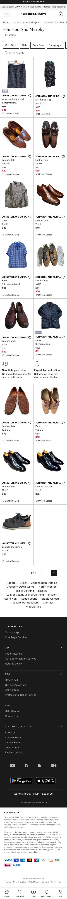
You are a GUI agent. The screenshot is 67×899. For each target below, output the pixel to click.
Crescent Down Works (20, 587)
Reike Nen (10, 599)
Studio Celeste (50, 599)
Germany (45, 882)
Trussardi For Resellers (24, 603)
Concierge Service (16, 637)
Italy (60, 882)
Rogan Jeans (29, 599)
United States (34, 882)
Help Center (12, 711)
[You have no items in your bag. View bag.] (60, 14)
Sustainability (13, 737)
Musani (52, 595)
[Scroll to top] (54, 573)
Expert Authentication (47, 370)
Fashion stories (14, 752)
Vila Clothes (33, 607)
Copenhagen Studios (44, 583)
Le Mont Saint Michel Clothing (25, 595)
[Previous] (25, 573)
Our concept (12, 632)
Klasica (42, 591)
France (8, 882)
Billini (23, 583)
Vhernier (48, 603)
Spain (53, 882)
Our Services (13, 626)
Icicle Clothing (25, 591)
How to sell (11, 680)
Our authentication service (20, 658)
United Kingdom (19, 882)
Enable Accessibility (33, 1)
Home (6, 22)
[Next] (42, 573)
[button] (60, 14)
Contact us (11, 716)
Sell (8, 674)
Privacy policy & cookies (32, 802)
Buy (7, 648)
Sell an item (12, 690)
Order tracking (13, 653)
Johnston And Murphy (27, 22)
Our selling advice (15, 685)
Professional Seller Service (20, 695)
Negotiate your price (14, 370)
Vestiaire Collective (18, 726)
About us (10, 732)
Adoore (11, 583)
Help (8, 705)
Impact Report (13, 742)
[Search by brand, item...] (6, 14)
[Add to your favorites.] (30, 96)
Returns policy (13, 663)
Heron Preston (48, 587)
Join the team (13, 747)
